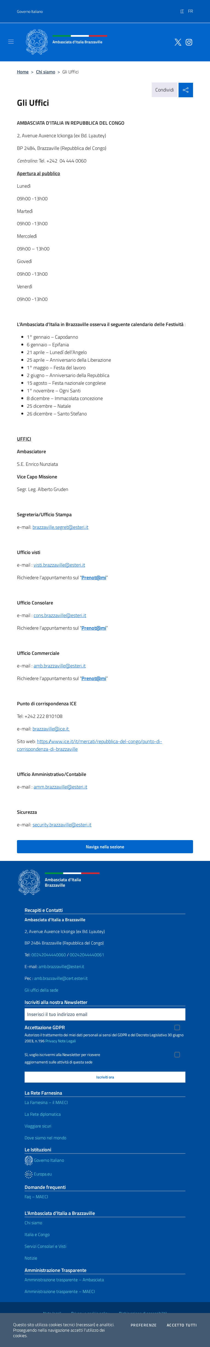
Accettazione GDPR (45, 1027)
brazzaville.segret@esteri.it (60, 527)
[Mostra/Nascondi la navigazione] (11, 41)
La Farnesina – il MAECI (46, 1102)
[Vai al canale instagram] (187, 41)
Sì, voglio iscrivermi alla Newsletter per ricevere (62, 1055)
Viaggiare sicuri (38, 1126)
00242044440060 (48, 954)
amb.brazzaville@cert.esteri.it (61, 978)
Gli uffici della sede (41, 990)
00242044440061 (87, 954)
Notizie (31, 1258)
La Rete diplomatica (43, 1114)
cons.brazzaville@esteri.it (60, 615)
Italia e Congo (37, 1234)
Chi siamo (45, 71)
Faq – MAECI (36, 1196)
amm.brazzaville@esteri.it (60, 786)
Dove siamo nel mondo (45, 1137)
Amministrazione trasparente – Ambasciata (64, 1279)
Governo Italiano (30, 11)
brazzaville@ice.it (51, 728)
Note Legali (67, 1041)
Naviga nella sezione (105, 846)
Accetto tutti (182, 1325)
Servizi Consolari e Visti (45, 1246)
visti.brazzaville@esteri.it (59, 565)
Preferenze (144, 1325)
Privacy (51, 1041)
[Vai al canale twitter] (176, 41)
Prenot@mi (93, 577)
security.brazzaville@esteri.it (62, 824)
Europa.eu (42, 1174)
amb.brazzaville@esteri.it (60, 665)
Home (23, 71)
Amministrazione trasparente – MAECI (60, 1291)
